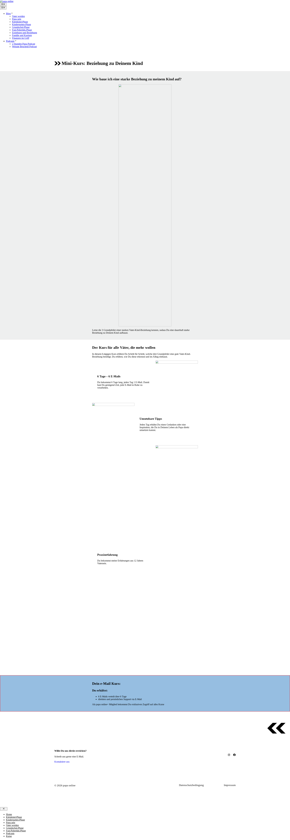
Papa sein (16, 19)
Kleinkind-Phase (20, 21)
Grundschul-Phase (21, 27)
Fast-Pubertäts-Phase (22, 30)
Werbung (215, 785)
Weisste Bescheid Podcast (24, 46)
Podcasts (10, 41)
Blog (8, 13)
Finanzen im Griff (20, 38)
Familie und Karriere (22, 35)
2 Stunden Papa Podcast (23, 44)
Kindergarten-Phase (21, 24)
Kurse (9, 836)
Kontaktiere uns (61, 761)
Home (9, 814)
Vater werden (18, 16)
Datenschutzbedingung (191, 785)
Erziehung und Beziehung (24, 32)
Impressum (230, 785)
